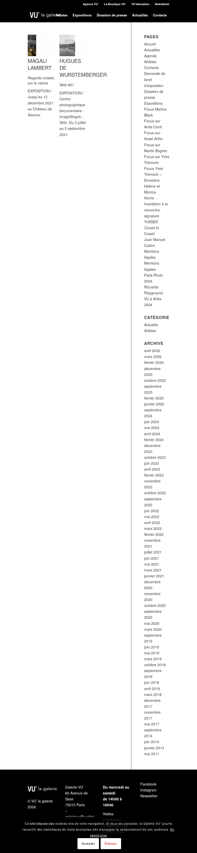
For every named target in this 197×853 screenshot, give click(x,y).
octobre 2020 (155, 605)
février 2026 (154, 362)
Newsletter (162, 4)
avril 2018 (152, 688)
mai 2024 (151, 427)
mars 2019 (153, 658)
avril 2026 (152, 350)
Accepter (88, 843)
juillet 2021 (153, 552)
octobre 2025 (155, 380)
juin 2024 (151, 421)
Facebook (148, 784)
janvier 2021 (154, 575)
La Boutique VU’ (115, 4)
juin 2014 (151, 741)
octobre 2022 (155, 492)
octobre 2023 (155, 457)
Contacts (151, 67)
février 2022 (154, 534)
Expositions (153, 103)
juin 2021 (151, 558)
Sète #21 (67, 84)
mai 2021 (151, 564)
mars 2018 (153, 694)
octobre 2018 (155, 664)
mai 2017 (151, 723)
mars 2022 (153, 528)
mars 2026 (153, 356)
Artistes (150, 61)
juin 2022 (151, 510)
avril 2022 (152, 522)
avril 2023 (152, 469)
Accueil (150, 43)
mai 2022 (151, 516)
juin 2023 (151, 463)
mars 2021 (153, 570)
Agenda (150, 55)
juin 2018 (151, 682)
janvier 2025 (154, 403)
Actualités (152, 49)
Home (149, 197)
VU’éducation (140, 4)
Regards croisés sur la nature (41, 80)
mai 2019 (151, 652)
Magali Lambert (40, 64)
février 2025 (154, 398)
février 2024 (154, 439)
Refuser (111, 843)
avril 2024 (152, 433)
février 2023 (154, 475)
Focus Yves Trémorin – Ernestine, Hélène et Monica (153, 180)
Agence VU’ (90, 4)
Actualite (151, 324)
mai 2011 (151, 753)
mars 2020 (153, 629)
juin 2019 (151, 647)
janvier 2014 (154, 747)
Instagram (148, 789)
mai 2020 (151, 623)
